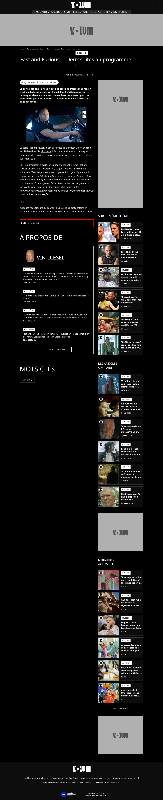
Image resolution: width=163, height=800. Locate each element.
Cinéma (42, 49)
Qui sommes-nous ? (57, 778)
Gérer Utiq (99, 782)
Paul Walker (55, 211)
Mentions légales (72, 778)
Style (67, 11)
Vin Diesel (46, 151)
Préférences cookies (112, 782)
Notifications (89, 782)
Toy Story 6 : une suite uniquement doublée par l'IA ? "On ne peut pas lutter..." (130, 325)
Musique (56, 11)
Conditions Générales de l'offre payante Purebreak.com (63, 782)
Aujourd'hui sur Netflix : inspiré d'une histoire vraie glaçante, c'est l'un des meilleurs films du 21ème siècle (131, 410)
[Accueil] (81, 5)
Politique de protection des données (124, 778)
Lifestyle (96, 11)
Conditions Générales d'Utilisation (36, 778)
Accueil (22, 49)
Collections (80, 11)
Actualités (42, 11)
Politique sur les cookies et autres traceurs (95, 778)
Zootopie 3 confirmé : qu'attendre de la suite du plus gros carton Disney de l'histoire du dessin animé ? (131, 652)
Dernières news (32, 49)
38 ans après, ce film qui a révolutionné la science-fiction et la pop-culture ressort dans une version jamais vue (131, 584)
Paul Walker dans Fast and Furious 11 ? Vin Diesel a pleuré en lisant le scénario (131, 233)
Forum (123, 11)
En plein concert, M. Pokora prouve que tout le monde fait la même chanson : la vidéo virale (131, 628)
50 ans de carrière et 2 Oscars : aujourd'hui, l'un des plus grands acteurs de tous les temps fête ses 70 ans (131, 435)
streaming (110, 11)
